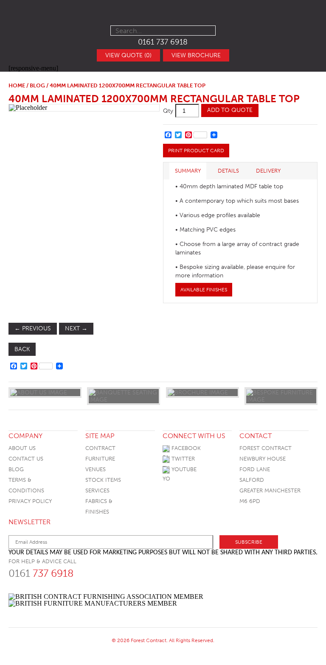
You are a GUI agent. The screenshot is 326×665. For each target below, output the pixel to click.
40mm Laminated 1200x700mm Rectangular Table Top (154, 98)
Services (97, 490)
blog (37, 85)
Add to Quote (230, 110)
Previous (32, 328)
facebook (185, 448)
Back (22, 349)
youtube (183, 469)
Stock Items (103, 480)
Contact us (25, 458)
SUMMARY (188, 171)
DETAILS (228, 171)
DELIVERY (268, 171)
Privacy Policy (30, 501)
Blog (16, 469)
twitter (182, 458)
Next (76, 328)
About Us (22, 448)
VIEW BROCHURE (196, 55)
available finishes (203, 290)
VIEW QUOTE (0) (128, 55)
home (16, 85)
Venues (95, 469)
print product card (196, 151)
